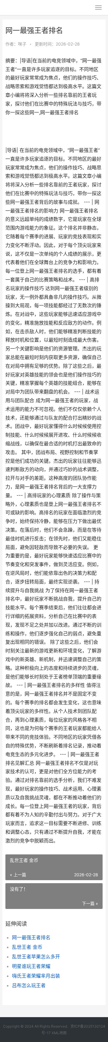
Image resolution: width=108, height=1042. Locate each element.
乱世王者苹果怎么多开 (36, 957)
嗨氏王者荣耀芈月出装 (36, 976)
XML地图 (59, 1033)
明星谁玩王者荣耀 (31, 966)
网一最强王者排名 (31, 937)
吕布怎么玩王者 (29, 985)
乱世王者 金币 (27, 947)
